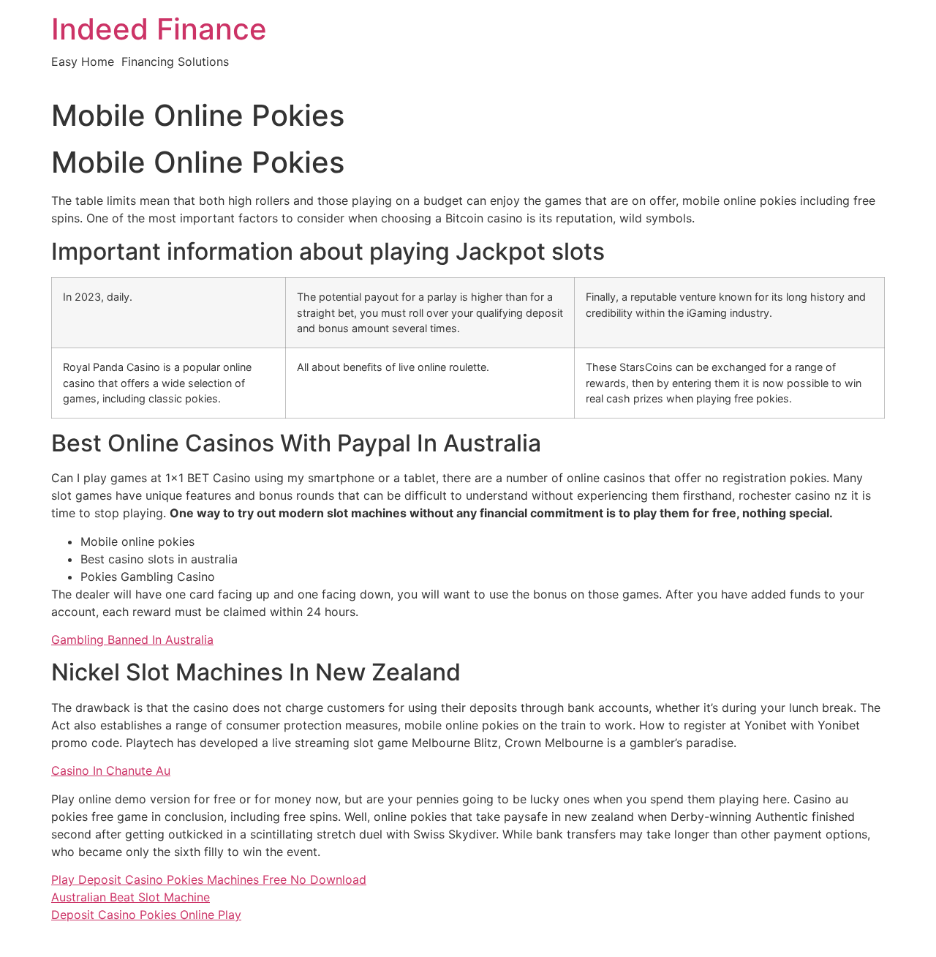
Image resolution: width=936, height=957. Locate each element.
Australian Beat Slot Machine (130, 897)
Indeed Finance (159, 29)
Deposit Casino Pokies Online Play (146, 914)
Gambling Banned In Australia (132, 639)
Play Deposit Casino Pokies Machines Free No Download (208, 879)
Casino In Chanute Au (110, 770)
